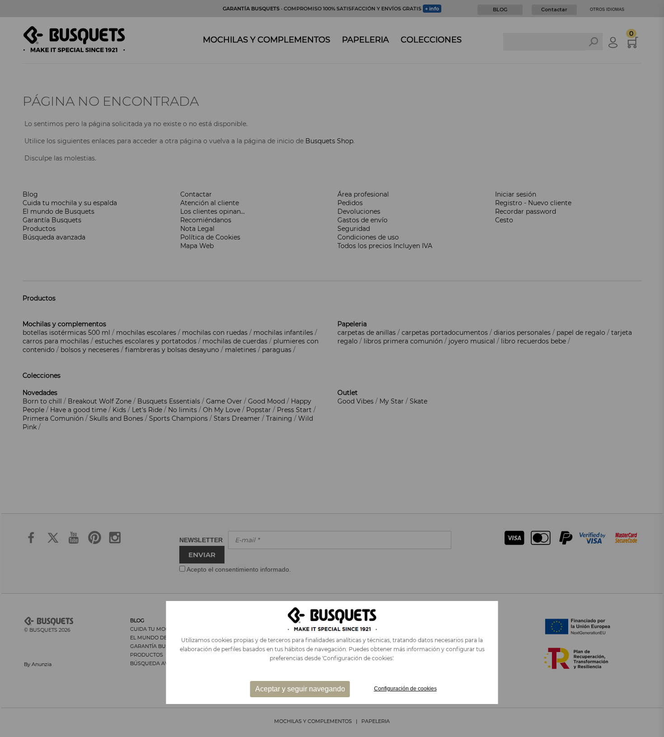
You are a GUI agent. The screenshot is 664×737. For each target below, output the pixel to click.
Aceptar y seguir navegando (300, 689)
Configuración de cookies (405, 688)
